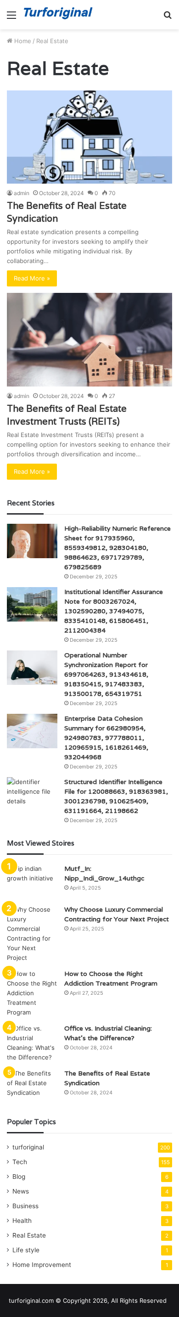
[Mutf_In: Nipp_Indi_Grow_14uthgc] (32, 881)
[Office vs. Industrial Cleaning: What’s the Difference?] (32, 1043)
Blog (18, 1176)
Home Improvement (41, 1264)
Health (22, 1220)
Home (21, 41)
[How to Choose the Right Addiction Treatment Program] (32, 993)
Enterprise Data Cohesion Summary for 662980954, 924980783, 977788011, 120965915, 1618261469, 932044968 (106, 737)
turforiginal (28, 1147)
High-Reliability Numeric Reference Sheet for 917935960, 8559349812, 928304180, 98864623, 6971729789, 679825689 (117, 547)
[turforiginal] (59, 14)
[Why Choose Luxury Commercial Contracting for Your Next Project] (32, 934)
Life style (25, 1250)
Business (25, 1206)
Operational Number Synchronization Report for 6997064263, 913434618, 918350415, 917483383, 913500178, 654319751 (106, 674)
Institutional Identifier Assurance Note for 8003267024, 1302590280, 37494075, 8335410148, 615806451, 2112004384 (113, 611)
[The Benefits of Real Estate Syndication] (89, 137)
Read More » (32, 278)
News (20, 1191)
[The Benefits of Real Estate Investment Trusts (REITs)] (89, 340)
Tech (19, 1162)
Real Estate (29, 1235)
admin (21, 193)
